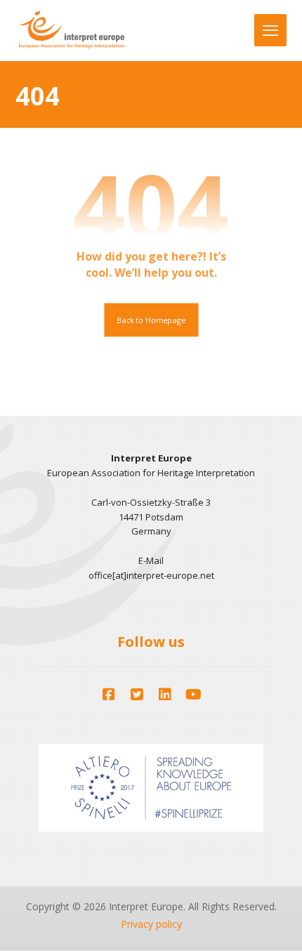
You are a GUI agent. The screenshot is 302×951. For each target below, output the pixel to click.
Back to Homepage (151, 320)
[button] (109, 695)
